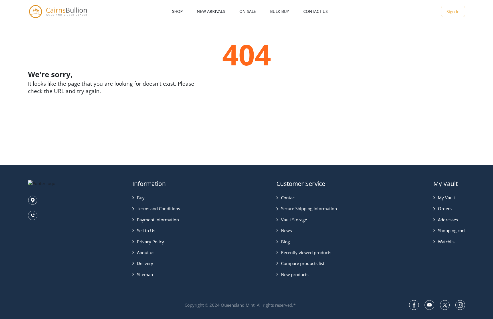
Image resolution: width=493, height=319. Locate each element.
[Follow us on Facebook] (414, 305)
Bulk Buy (279, 11)
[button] (156, 197)
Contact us (315, 11)
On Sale (247, 11)
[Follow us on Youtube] (429, 305)
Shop (177, 11)
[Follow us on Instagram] (460, 305)
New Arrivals (211, 11)
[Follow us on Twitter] (445, 305)
